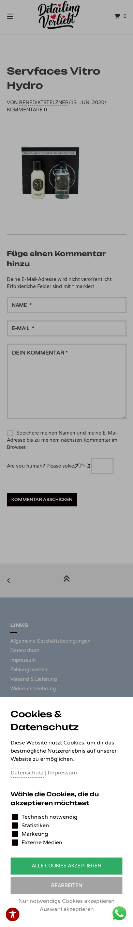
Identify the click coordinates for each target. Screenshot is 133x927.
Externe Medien (41, 842)
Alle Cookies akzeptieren (66, 866)
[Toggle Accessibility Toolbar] (12, 914)
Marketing (34, 834)
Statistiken (35, 825)
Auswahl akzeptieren (67, 909)
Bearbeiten (66, 886)
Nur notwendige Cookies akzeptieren (66, 901)
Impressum (62, 772)
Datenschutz (27, 772)
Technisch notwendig (49, 817)
